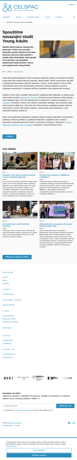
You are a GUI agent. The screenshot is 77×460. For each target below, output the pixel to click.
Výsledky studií (12, 300)
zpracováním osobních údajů (23, 410)
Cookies (17, 425)
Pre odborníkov (7, 357)
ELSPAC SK (8, 349)
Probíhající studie (8, 294)
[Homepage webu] (21, 7)
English (71, 5)
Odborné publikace (9, 305)
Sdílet (10, 136)
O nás (6, 311)
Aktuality (5, 277)
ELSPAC (6, 336)
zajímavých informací (28, 98)
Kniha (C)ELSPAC (8, 315)
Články (5, 280)
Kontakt (7, 328)
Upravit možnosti (11, 446)
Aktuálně (8, 272)
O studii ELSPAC (8, 340)
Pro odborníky (7, 343)
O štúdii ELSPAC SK (9, 354)
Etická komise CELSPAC (10, 321)
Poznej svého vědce (9, 318)
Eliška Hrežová (18, 71)
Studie (6, 289)
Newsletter (6, 283)
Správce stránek (8, 425)
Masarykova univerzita (15, 423)
